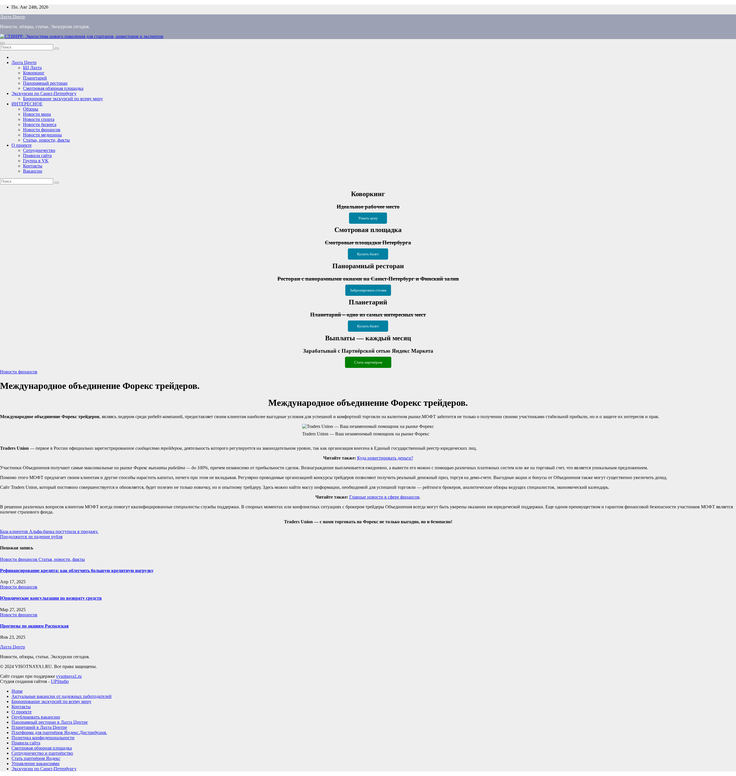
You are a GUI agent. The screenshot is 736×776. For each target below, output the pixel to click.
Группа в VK (36, 160)
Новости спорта (38, 119)
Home (17, 691)
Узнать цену (368, 218)
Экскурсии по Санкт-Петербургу (44, 93)
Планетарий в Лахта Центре (39, 727)
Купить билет (368, 254)
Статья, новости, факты (62, 559)
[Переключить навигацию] (2, 43)
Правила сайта (37, 155)
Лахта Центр (12, 16)
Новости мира (37, 114)
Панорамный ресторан (45, 83)
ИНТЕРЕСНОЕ (27, 103)
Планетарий (35, 78)
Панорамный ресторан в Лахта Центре (50, 722)
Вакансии (32, 171)
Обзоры (30, 109)
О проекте (22, 145)
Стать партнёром (368, 362)
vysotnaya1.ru (69, 676)
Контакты (32, 165)
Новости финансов (41, 129)
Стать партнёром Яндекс (36, 758)
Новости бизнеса (39, 124)
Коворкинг (34, 72)
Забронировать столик (368, 290)
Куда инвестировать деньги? (385, 457)
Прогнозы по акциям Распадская (34, 625)
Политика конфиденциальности (43, 737)
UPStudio (60, 681)
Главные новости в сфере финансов (384, 497)
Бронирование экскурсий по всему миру (63, 98)
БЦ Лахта (32, 67)
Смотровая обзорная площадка (53, 88)
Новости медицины (42, 134)
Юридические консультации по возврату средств (51, 598)
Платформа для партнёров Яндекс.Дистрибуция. (59, 732)
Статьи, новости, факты (46, 140)
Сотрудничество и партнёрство (42, 753)
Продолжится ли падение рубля (31, 536)
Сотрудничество (39, 150)
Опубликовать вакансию (36, 717)
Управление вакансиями (36, 763)
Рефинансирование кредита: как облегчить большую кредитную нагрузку (77, 570)
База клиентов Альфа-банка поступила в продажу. (49, 531)
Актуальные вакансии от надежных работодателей (62, 696)
